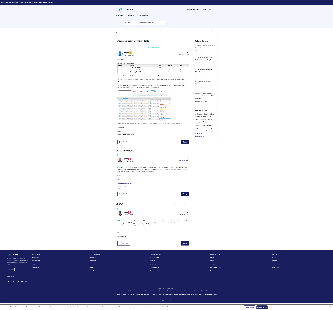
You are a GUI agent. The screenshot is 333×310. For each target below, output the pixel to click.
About (212, 261)
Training (274, 261)
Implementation (154, 257)
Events (274, 257)
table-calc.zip (122, 187)
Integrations (35, 267)
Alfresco (135, 32)
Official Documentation (202, 131)
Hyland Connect (120, 32)
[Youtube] (26, 281)
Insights (34, 264)
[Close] (330, 307)
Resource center (94, 257)
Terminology (93, 261)
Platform (128, 32)
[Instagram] (18, 281)
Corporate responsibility (216, 267)
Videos (91, 267)
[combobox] (152, 23)
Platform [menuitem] (129, 15)
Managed (152, 261)
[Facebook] (9, 281)
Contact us (11, 269)
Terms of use (131, 295)
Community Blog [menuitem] (143, 15)
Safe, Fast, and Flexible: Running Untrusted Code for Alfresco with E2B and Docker (204, 96)
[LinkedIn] (22, 281)
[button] (120, 142)
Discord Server (200, 136)
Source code (199, 133)
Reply (185, 142)
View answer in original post (124, 183)
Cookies (124, 295)
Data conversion (154, 267)
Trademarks (154, 295)
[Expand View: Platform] (133, 15)
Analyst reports (36, 261)
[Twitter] (13, 281)
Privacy (118, 295)
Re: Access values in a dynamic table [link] (158, 32)
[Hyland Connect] (127, 9)
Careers (212, 257)
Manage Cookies (250, 307)
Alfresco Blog (199, 51)
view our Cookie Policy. (163, 307)
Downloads (93, 264)
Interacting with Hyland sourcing (208, 295)
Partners (212, 264)
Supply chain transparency (166, 295)
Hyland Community (193, 9)
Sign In (210, 9)
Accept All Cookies (262, 307)
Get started (28, 2)
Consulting (153, 264)
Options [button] (214, 32)
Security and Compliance (142, 295)
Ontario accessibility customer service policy (186, 295)
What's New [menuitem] (119, 15)
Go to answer (154, 47)
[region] (166, 307)
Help (204, 9)
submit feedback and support (43, 2)
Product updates (94, 271)
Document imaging (155, 271)
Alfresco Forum (143, 32)
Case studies (35, 257)
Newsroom (213, 271)
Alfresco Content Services (203, 126)
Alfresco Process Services (128, 134)
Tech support (275, 267)
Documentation (276, 264)
